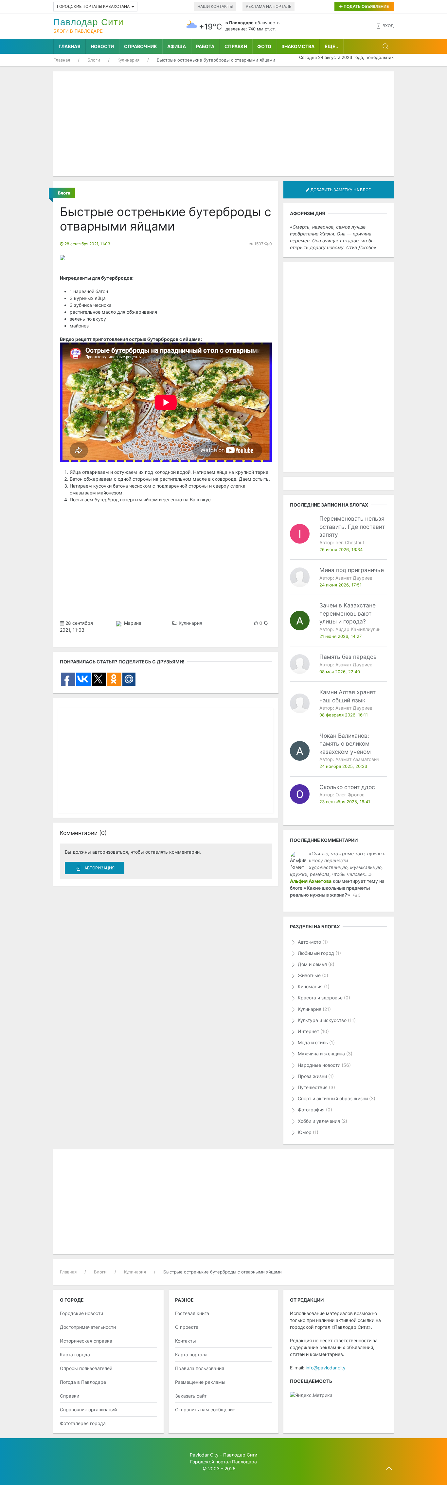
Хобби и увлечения (321, 1121)
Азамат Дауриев (353, 578)
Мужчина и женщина (324, 1053)
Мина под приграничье (351, 569)
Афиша (176, 46)
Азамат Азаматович (357, 759)
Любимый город (318, 953)
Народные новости (323, 1065)
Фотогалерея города (83, 1423)
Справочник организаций (88, 1409)
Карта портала (191, 1354)
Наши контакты (215, 6)
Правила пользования (199, 1368)
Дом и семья (315, 964)
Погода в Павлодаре (83, 1382)
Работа (205, 46)
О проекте (186, 1327)
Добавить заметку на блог (340, 189)
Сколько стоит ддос (347, 787)
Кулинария (190, 623)
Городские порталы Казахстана (93, 6)
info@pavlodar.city (326, 1367)
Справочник (140, 46)
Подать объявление (366, 6)
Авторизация (99, 867)
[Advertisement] (223, 124)
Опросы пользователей (86, 1368)
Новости (102, 46)
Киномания (313, 986)
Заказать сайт (190, 1396)
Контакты (185, 1341)
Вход (388, 25)
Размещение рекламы (200, 1382)
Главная (69, 46)
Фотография (314, 1109)
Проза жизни (315, 1076)
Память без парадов (348, 656)
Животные (312, 975)
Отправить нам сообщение (205, 1409)
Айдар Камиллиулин (358, 629)
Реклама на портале (268, 6)
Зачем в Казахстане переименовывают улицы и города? (347, 613)
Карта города (75, 1354)
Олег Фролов (350, 794)
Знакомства (297, 46)
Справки (235, 46)
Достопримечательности (88, 1327)
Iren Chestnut (349, 542)
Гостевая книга (192, 1313)
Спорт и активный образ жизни (335, 1098)
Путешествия (315, 1087)
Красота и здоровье (323, 997)
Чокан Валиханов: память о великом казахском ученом (345, 743)
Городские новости (81, 1313)
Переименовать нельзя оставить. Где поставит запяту (352, 526)
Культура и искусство (326, 1020)
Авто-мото (312, 942)
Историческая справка (86, 1341)
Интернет (312, 1031)
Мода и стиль (315, 1042)
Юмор (307, 1132)
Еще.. (331, 46)
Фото (264, 46)
